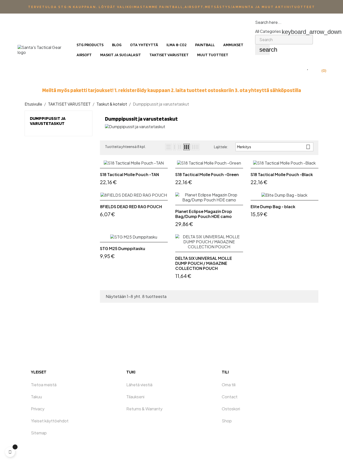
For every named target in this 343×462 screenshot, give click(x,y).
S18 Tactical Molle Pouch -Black (282, 174)
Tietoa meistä (43, 384)
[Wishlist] (308, 67)
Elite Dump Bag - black (273, 206)
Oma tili (229, 384)
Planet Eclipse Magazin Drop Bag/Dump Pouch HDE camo (203, 214)
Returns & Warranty (144, 408)
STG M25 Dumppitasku (122, 248)
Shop (227, 420)
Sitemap (39, 432)
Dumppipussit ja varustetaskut (48, 121)
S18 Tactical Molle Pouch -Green (207, 174)
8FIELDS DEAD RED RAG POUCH (131, 206)
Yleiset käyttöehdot (50, 420)
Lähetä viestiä (139, 384)
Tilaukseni (135, 396)
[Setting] (298, 67)
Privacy (37, 408)
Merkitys (273, 146)
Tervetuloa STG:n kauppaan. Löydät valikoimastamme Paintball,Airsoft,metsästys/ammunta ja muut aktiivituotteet (171, 7)
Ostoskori (231, 408)
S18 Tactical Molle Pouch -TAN (129, 174)
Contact (230, 396)
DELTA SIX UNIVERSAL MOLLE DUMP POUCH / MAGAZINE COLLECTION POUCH (203, 263)
